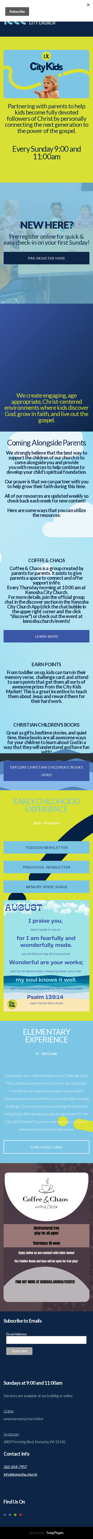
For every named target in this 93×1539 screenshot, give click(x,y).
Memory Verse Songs (46, 886)
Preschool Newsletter (46, 867)
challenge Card (46, 1147)
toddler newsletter (46, 847)
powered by (46, 1533)
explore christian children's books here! (46, 771)
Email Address (16, 1334)
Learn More (46, 636)
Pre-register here (46, 258)
